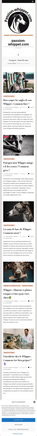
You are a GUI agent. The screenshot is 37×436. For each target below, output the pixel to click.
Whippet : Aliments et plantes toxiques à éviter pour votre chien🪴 (17, 293)
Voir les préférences (18, 429)
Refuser (18, 425)
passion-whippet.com (18, 42)
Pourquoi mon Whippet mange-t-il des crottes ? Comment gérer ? (18, 166)
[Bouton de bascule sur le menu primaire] (18, 55)
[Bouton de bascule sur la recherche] (32, 1)
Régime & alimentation (12, 285)
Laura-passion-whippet (11, 107)
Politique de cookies (18, 433)
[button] (34, 402)
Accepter (18, 420)
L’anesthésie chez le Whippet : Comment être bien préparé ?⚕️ (17, 360)
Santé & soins (9, 96)
